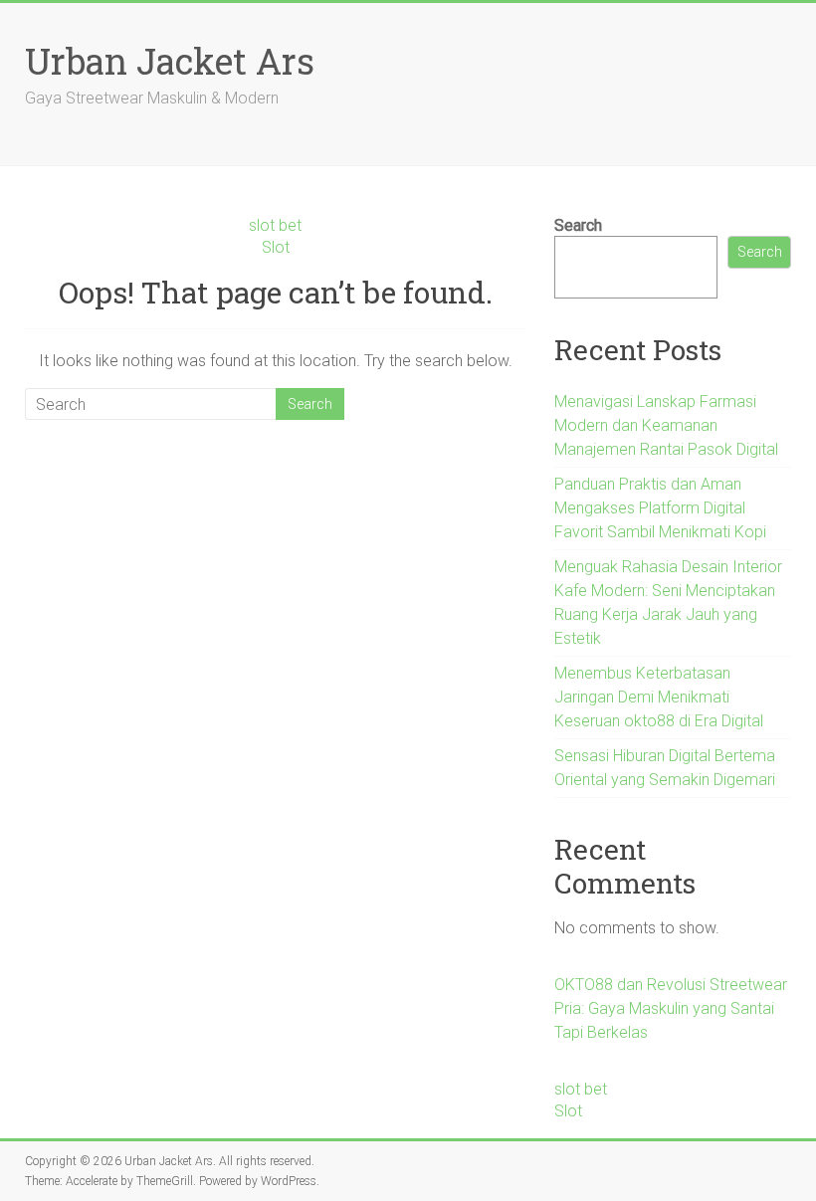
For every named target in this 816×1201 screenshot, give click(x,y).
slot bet (275, 225)
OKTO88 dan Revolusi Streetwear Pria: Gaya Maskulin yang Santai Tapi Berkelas (670, 1008)
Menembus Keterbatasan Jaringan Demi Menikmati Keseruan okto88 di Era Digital (658, 697)
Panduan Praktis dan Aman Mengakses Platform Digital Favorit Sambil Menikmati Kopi (660, 508)
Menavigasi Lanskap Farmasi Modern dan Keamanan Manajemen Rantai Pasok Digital (666, 425)
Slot (276, 247)
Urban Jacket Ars (169, 61)
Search (578, 225)
